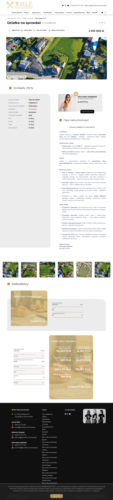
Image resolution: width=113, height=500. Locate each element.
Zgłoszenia (46, 419)
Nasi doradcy (59, 12)
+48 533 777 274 (20, 435)
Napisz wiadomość (87, 111)
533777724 (84, 102)
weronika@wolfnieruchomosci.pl (26, 448)
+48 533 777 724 (20, 445)
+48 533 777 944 (20, 425)
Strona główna (17, 12)
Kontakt (95, 12)
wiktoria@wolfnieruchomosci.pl (25, 437)
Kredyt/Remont (79, 12)
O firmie (69, 12)
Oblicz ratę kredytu (58, 30)
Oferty (26, 12)
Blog (88, 12)
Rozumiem (56, 496)
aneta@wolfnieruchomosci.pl (24, 427)
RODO (44, 434)
